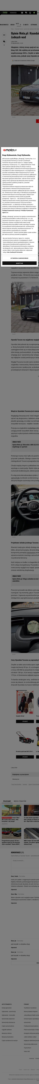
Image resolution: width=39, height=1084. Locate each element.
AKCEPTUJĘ (19, 263)
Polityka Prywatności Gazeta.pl (11, 210)
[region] (19, 207)
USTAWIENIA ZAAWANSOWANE (19, 258)
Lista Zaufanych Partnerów (15, 252)
